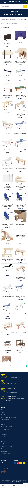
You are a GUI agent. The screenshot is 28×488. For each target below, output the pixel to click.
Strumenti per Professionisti (16, 19)
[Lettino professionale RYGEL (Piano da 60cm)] (20, 307)
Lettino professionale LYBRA (20, 149)
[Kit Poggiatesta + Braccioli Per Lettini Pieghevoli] (20, 54)
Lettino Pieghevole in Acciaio (7, 273)
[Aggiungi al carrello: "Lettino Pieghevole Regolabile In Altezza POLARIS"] (19, 110)
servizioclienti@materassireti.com (8, 417)
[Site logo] (14, 2)
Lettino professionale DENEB (7, 132)
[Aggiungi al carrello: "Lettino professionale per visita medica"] (6, 165)
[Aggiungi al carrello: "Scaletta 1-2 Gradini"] (19, 239)
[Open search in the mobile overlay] (14, 6)
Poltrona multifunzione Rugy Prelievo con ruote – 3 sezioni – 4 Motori (20, 205)
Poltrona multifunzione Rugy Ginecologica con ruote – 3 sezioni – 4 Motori (7, 205)
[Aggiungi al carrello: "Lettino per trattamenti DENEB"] (19, 256)
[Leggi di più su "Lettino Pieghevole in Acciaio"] (6, 270)
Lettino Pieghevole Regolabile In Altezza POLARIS (20, 114)
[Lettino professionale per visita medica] (8, 161)
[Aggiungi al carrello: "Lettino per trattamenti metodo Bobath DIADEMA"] (19, 92)
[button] (6, 40)
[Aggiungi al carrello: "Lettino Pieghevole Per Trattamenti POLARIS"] (6, 106)
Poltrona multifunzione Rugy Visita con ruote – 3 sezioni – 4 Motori (7, 224)
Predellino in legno (7, 350)
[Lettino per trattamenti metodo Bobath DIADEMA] (20, 88)
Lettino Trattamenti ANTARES (8, 332)
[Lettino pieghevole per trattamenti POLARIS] (20, 270)
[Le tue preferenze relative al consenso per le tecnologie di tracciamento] (26, 366)
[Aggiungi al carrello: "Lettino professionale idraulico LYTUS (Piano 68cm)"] (19, 292)
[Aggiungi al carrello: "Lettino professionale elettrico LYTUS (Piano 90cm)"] (6, 146)
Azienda (3, 407)
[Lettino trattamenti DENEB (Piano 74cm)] (20, 161)
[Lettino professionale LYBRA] (20, 142)
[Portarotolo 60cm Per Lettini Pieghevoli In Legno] (20, 216)
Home (2, 19)
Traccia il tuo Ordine (5, 453)
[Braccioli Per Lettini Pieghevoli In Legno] (8, 54)
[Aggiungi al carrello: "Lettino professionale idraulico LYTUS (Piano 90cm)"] (6, 310)
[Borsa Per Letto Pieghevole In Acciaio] (20, 35)
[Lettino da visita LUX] (8, 88)
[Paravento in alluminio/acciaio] (8, 179)
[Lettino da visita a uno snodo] (8, 72)
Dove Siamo (4, 414)
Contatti (3, 412)
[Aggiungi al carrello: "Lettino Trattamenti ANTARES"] (6, 329)
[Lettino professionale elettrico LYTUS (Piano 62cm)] (8, 288)
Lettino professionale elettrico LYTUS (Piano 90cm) (7, 151)
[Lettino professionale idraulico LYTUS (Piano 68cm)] (20, 288)
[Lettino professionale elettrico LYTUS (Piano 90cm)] (8, 142)
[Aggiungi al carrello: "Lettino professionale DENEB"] (6, 129)
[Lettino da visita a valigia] (20, 72)
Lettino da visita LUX (7, 95)
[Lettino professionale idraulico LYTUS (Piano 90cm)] (8, 307)
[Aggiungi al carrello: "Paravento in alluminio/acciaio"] (6, 183)
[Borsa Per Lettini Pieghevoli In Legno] (8, 36)
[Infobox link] (14, 376)
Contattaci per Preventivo (6, 446)
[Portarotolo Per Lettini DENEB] (8, 235)
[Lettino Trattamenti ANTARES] (8, 325)
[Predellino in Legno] (8, 359)
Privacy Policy (4, 434)
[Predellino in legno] (8, 343)
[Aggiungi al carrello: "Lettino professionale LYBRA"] (19, 146)
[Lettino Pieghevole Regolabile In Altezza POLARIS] (20, 106)
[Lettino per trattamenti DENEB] (20, 252)
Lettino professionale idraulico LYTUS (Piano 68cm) (20, 296)
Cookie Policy (4, 436)
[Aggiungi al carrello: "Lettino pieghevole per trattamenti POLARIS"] (19, 274)
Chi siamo (3, 409)
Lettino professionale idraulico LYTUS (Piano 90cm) (7, 315)
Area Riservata (4, 443)
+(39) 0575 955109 (5, 419)
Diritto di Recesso (5, 429)
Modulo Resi (4, 431)
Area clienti (4, 441)
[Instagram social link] (4, 471)
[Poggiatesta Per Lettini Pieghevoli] (20, 179)
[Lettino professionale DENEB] (8, 125)
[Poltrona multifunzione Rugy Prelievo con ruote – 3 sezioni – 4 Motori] (20, 197)
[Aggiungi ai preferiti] (9, 40)
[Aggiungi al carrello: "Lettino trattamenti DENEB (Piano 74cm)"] (19, 165)
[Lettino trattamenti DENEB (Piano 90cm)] (20, 325)
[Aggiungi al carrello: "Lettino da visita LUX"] (6, 92)
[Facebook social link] (2, 471)
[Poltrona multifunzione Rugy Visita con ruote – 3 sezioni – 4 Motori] (8, 216)
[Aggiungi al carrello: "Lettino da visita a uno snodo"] (6, 76)
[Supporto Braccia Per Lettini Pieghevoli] (8, 252)
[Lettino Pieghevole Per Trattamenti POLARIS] (8, 104)
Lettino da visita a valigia (20, 79)
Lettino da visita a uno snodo (7, 79)
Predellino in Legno (8, 365)
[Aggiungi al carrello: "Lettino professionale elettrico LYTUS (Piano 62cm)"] (6, 292)
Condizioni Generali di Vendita (7, 426)
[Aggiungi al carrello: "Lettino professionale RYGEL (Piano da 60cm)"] (19, 310)
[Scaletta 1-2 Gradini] (20, 235)
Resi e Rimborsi (4, 448)
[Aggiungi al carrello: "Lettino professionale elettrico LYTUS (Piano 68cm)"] (19, 129)
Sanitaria (7, 19)
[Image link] (6, 465)
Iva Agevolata (4, 451)
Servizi (3, 424)
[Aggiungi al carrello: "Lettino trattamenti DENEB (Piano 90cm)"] (19, 329)
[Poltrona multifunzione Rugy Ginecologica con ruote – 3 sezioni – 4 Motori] (8, 197)
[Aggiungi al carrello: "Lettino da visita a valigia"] (19, 76)
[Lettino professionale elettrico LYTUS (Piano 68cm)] (20, 125)
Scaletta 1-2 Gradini (20, 241)
